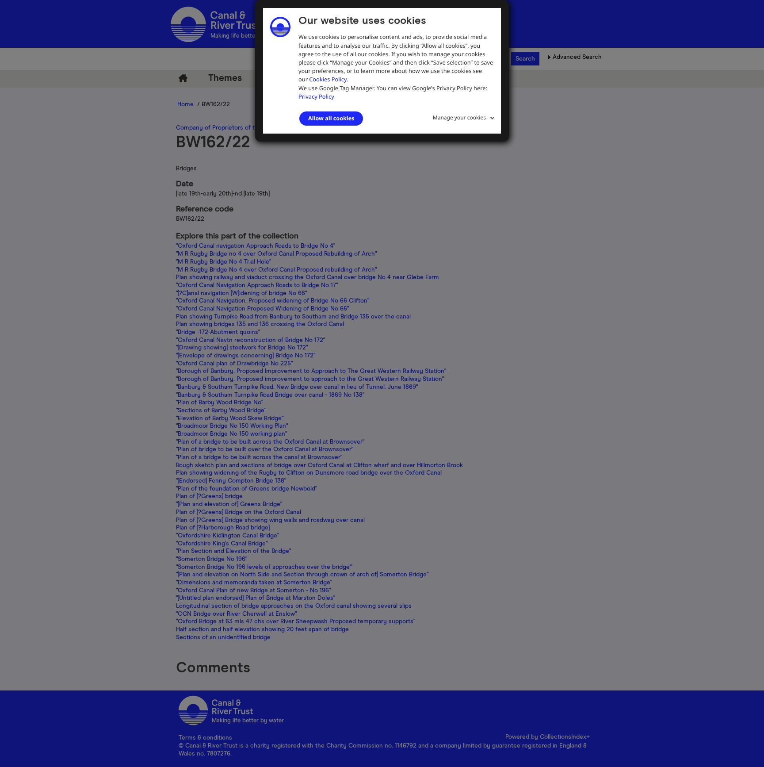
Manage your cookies (459, 117)
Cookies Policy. (328, 79)
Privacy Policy (316, 96)
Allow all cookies (331, 118)
